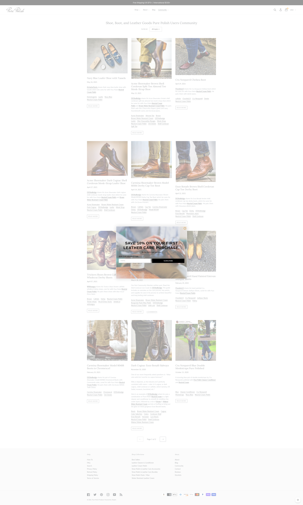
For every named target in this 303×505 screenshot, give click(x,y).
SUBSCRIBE (168, 261)
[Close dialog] (185, 228)
